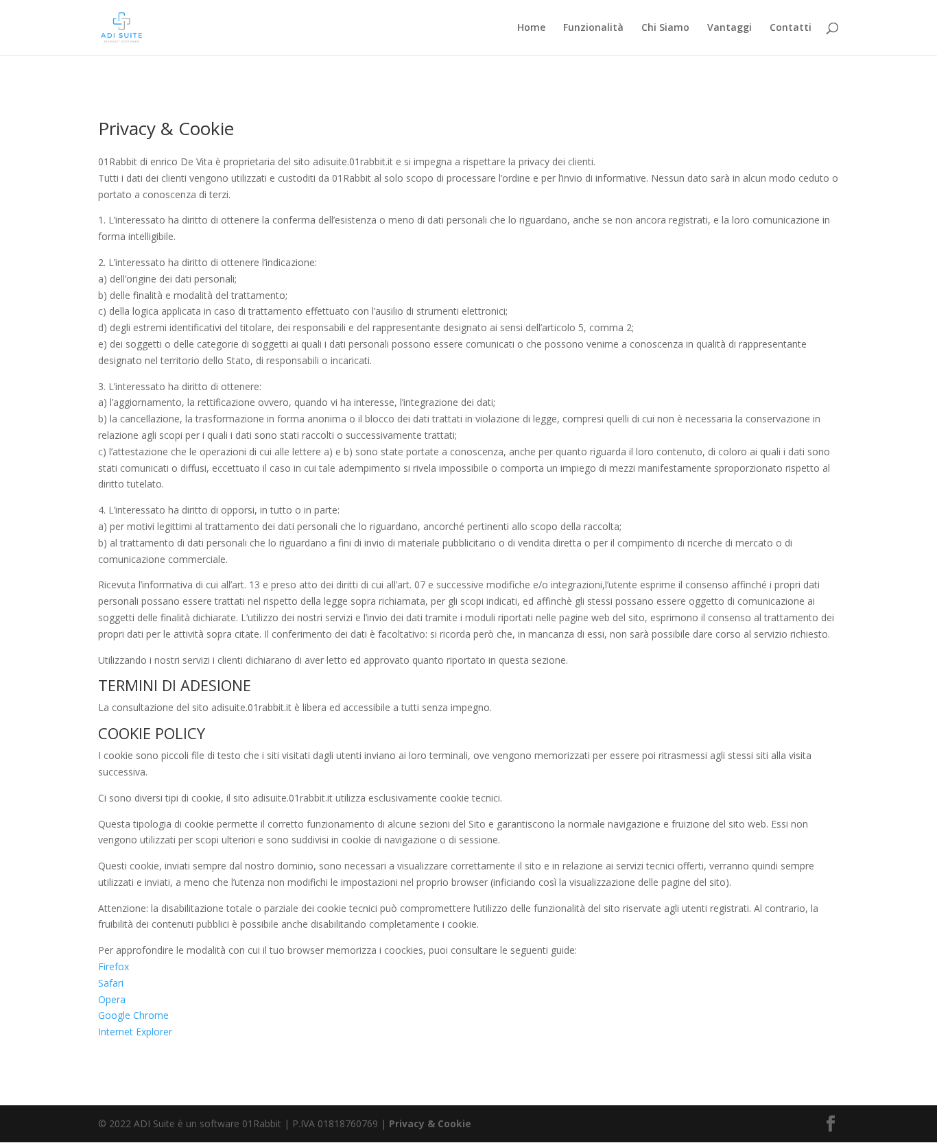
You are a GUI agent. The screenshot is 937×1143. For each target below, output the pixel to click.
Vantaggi (729, 28)
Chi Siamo (665, 28)
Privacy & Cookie (430, 1123)
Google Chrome (133, 1015)
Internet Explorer (135, 1031)
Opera (112, 999)
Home (531, 28)
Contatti (790, 28)
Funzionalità (593, 28)
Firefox (113, 966)
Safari (110, 982)
